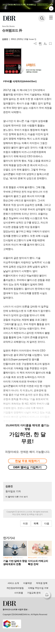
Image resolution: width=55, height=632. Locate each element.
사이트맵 (18, 593)
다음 (46, 523)
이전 (25, 523)
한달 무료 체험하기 (27, 461)
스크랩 (50, 43)
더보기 (35, 43)
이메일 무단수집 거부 (38, 588)
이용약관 (27, 583)
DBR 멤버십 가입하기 (27, 467)
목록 (36, 523)
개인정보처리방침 (15, 588)
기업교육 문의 (34, 593)
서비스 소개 (13, 583)
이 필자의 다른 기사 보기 (17, 497)
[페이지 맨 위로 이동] (47, 595)
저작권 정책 (41, 583)
